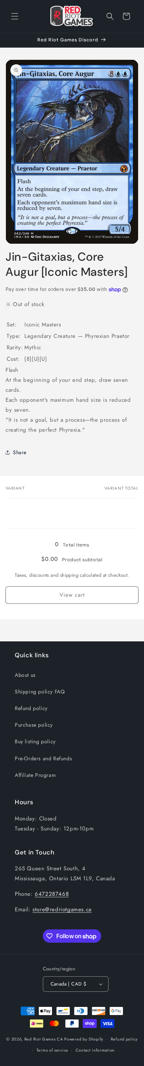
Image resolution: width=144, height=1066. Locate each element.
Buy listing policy (35, 741)
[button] (15, 16)
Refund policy (31, 708)
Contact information (95, 1050)
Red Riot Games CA (43, 1039)
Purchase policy (34, 725)
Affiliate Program (35, 775)
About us (25, 675)
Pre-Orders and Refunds (43, 758)
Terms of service (52, 1050)
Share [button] (20, 452)
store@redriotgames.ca (62, 909)
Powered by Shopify (83, 1039)
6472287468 (52, 894)
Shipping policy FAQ (40, 691)
